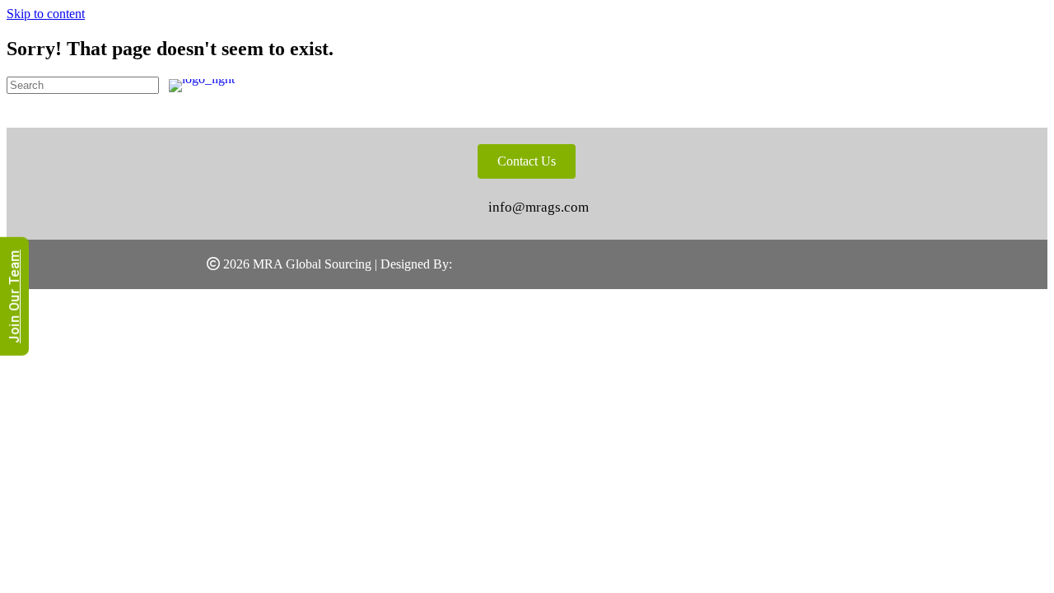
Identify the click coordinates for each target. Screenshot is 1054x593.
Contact (984, 85)
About (570, 85)
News (910, 85)
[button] (935, 252)
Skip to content (46, 14)
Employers (657, 85)
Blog (848, 85)
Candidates (763, 85)
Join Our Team (14, 296)
